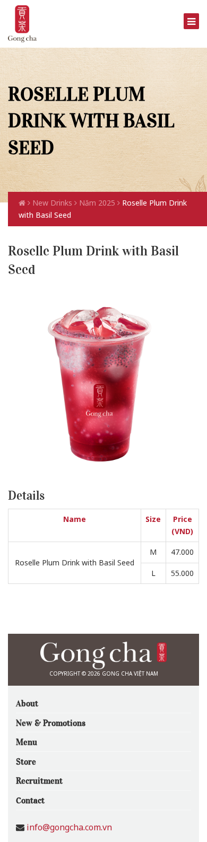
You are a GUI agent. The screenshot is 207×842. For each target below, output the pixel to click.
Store (26, 761)
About (27, 702)
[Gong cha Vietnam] (22, 23)
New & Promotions (50, 722)
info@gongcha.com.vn (69, 827)
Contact (30, 799)
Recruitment (39, 780)
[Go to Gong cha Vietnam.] (23, 203)
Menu (26, 741)
